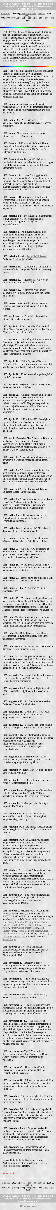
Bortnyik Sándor (16, 922)
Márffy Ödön (31, 927)
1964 (52, 18)
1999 (21, 1206)
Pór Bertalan (16, 933)
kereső (34, 1206)
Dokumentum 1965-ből (14, 60)
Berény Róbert (32, 919)
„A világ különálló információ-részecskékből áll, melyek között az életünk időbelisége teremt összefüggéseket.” (28, 6)
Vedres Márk (19, 936)
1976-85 (32, 13)
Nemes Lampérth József (29, 930)
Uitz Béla (7, 936)
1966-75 (24, 13)
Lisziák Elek (20, 997)
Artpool (27, 1206)
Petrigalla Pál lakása (36, 256)
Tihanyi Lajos (44, 933)
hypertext (39, 70)
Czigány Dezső (32, 922)
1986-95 (41, 13)
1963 (46, 18)
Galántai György (24, 1160)
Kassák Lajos (35, 925)
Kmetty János (17, 927)
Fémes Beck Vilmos (18, 925)
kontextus (5, 13)
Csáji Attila (18, 259)
